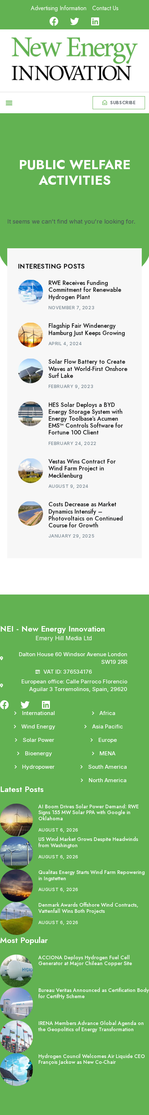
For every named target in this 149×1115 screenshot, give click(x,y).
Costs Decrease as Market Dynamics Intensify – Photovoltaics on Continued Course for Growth (85, 515)
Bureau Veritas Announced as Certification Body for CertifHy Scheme (93, 993)
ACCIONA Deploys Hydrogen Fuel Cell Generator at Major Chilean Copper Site (85, 960)
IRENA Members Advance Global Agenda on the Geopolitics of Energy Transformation (91, 1026)
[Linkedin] (95, 21)
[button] (9, 102)
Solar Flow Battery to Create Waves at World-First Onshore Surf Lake (87, 369)
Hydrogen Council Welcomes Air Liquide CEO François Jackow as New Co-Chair (91, 1059)
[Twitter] (74, 21)
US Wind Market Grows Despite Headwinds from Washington (88, 842)
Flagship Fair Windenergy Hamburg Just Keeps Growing (86, 329)
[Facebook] (54, 21)
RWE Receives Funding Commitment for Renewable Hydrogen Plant (84, 290)
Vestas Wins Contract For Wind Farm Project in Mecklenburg (82, 468)
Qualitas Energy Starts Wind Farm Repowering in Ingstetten (91, 875)
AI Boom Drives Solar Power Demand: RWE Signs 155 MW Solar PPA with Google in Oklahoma (88, 812)
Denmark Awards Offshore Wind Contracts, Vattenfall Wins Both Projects (88, 908)
